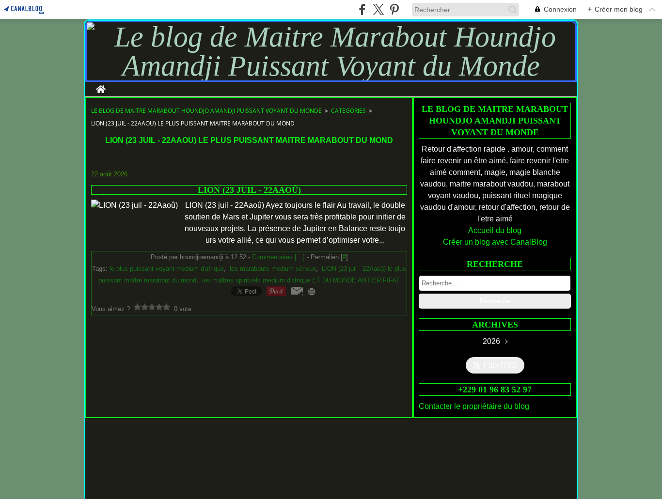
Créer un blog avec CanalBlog (495, 242)
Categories (348, 111)
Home (100, 86)
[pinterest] (394, 9)
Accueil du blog (494, 230)
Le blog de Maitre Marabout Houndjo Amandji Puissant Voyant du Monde (206, 111)
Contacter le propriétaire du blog (474, 406)
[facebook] (362, 9)
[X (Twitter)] (378, 9)
